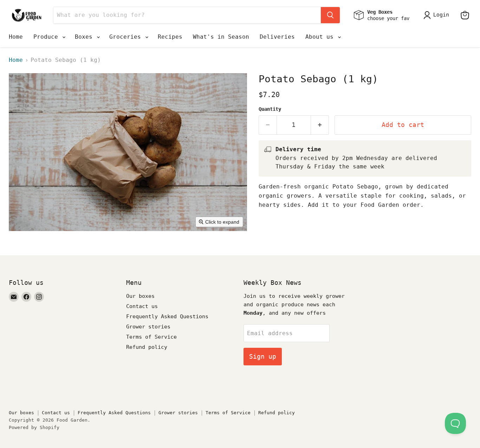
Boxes (85, 36)
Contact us (142, 306)
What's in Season (221, 36)
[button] (437, 15)
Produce (47, 36)
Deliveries (277, 36)
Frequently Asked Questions (167, 316)
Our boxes (140, 296)
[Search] (330, 15)
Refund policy (146, 347)
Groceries (126, 36)
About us (321, 36)
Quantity (270, 109)
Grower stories (148, 327)
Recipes (170, 36)
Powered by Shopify (34, 427)
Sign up (262, 356)
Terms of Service (151, 337)
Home (16, 36)
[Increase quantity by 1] (320, 125)
